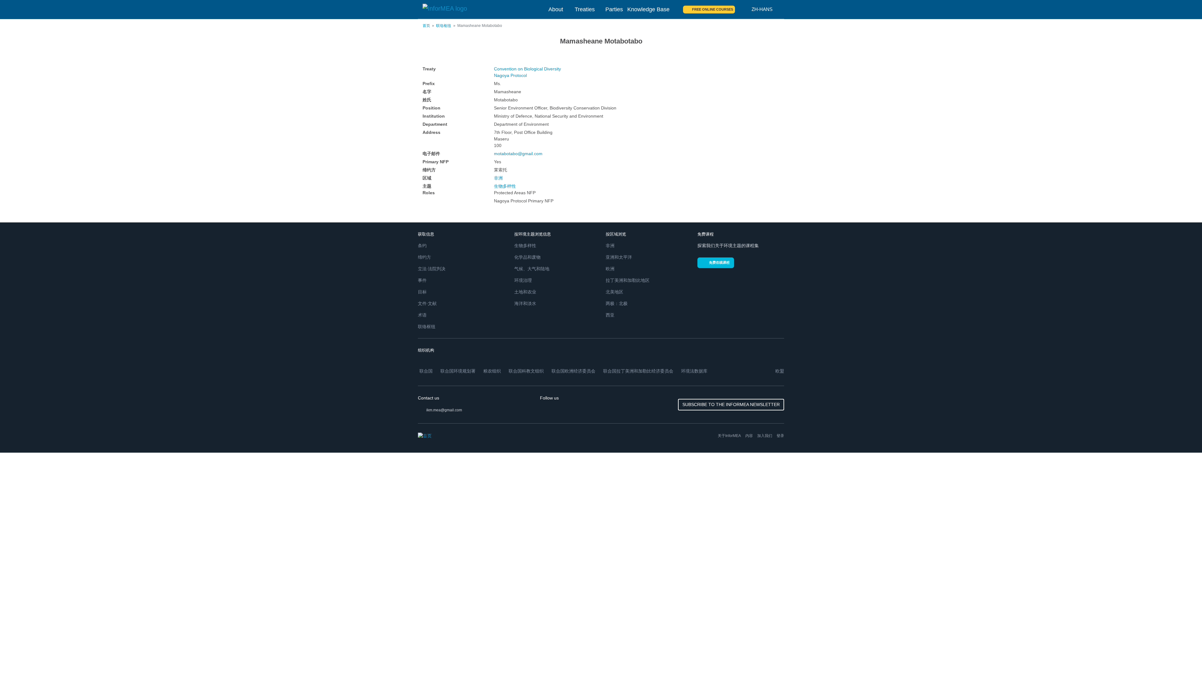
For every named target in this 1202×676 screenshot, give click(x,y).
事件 (422, 280)
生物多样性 (505, 186)
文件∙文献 (427, 303)
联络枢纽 (443, 25)
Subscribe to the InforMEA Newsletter (731, 404)
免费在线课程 (719, 262)
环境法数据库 (694, 371)
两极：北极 (617, 303)
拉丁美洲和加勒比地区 (628, 280)
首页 (426, 25)
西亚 (610, 315)
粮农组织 (492, 371)
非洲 (498, 177)
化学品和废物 (527, 257)
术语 (422, 315)
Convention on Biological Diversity (527, 68)
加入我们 (764, 436)
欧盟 (779, 371)
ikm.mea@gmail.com (444, 410)
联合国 (426, 371)
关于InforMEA (729, 436)
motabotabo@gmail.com (518, 153)
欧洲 (610, 268)
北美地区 (614, 291)
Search (743, 9)
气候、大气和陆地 (531, 268)
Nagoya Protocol (510, 75)
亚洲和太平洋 (619, 257)
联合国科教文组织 (526, 371)
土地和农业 (525, 291)
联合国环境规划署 (457, 371)
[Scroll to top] (1184, 658)
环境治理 (523, 280)
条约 (422, 245)
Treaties (585, 9)
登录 (780, 436)
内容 (749, 436)
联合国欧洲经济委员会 (573, 371)
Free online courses (712, 9)
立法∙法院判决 (431, 268)
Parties (614, 9)
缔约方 (424, 257)
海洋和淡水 (525, 303)
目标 (422, 291)
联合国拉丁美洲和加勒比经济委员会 (638, 371)
